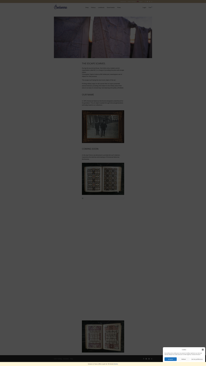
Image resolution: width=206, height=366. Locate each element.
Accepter (170, 359)
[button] (203, 349)
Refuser (183, 359)
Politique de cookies (183, 363)
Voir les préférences (197, 359)
